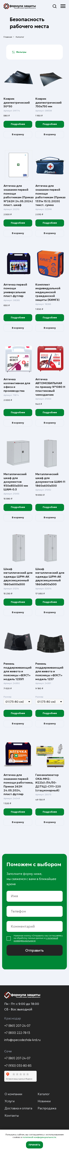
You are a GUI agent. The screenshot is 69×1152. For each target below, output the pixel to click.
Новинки (44, 1101)
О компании (13, 1094)
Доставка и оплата (18, 1108)
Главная (8, 37)
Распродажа (47, 1108)
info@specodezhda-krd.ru (22, 1040)
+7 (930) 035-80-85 (17, 1066)
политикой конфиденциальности (39, 1137)
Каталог (20, 37)
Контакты (12, 1116)
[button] (54, 6)
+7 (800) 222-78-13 (17, 1033)
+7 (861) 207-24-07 (17, 1026)
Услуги (10, 1101)
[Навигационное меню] (63, 6)
